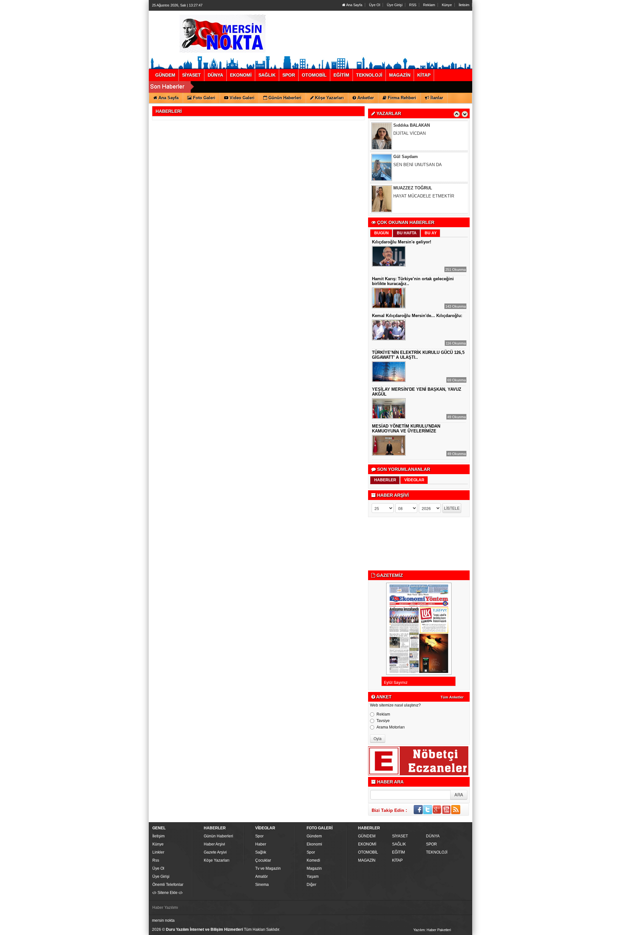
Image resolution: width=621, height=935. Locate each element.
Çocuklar (263, 860)
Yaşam (313, 876)
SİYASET (400, 836)
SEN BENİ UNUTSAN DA (417, 133)
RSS (412, 5)
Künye (447, 5)
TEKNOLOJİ (436, 852)
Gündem (314, 836)
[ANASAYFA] (222, 33)
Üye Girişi (394, 5)
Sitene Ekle (168, 892)
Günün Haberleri (218, 836)
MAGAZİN (367, 860)
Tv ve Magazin (268, 868)
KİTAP (397, 860)
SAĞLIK (399, 844)
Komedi (313, 860)
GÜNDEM (367, 836)
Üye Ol (374, 5)
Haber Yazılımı (165, 907)
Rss (155, 860)
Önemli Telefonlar (167, 884)
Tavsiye (383, 720)
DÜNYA (433, 836)
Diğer (311, 884)
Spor (259, 836)
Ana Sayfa (353, 5)
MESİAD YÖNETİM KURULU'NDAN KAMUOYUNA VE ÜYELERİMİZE (406, 428)
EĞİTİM (398, 852)
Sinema (262, 884)
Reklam (429, 5)
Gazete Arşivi (215, 852)
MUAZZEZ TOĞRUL (412, 156)
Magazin (314, 868)
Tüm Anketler (452, 697)
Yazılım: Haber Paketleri (432, 930)
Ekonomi (314, 844)
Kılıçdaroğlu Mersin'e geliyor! (401, 241)
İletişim (158, 836)
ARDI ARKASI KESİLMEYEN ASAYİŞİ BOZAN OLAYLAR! (430, 198)
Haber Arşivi (214, 844)
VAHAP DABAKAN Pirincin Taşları (427, 188)
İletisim (464, 5)
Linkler (158, 852)
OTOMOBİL (368, 852)
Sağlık (260, 852)
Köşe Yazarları (216, 860)
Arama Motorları (390, 727)
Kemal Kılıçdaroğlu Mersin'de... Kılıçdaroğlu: (417, 315)
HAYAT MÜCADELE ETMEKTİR (423, 164)
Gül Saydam (405, 125)
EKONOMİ (367, 844)
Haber (260, 844)
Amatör (261, 876)
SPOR (431, 844)
